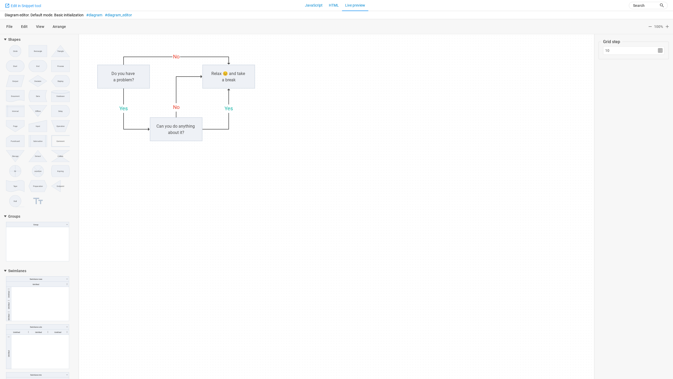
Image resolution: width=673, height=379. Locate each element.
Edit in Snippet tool (25, 5)
